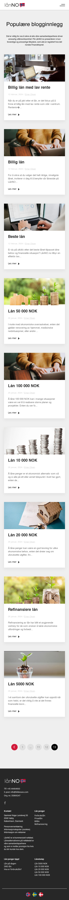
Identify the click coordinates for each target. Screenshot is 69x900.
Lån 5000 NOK (40, 863)
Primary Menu (62, 5)
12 (46, 747)
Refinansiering (40, 824)
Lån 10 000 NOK (41, 866)
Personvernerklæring (13, 827)
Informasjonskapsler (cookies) (17, 830)
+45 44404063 (13, 788)
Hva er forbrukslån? (13, 869)
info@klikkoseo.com (19, 792)
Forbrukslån (39, 815)
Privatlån (38, 818)
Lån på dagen (10, 863)
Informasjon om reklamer (15, 832)
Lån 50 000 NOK (41, 872)
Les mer (12, 114)
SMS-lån (7, 866)
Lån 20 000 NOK (41, 869)
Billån (36, 821)
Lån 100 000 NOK (42, 875)
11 (38, 747)
